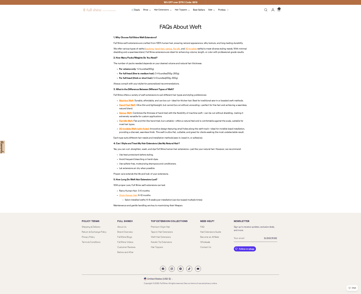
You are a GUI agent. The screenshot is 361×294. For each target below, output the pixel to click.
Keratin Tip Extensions (161, 242)
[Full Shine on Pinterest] (180, 268)
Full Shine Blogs (124, 237)
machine (149, 49)
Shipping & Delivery (91, 227)
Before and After (125, 252)
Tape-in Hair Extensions (162, 232)
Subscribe (270, 238)
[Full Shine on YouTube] (198, 268)
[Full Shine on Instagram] (171, 268)
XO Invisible (191, 49)
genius (168, 49)
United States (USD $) (159, 279)
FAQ (202, 227)
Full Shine (164, 283)
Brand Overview (125, 232)
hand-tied (159, 49)
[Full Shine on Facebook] (163, 268)
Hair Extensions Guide (210, 232)
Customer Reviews (126, 247)
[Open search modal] (266, 10)
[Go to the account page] (272, 10)
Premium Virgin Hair (160, 227)
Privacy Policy (88, 237)
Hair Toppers (157, 247)
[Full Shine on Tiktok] (189, 268)
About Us (121, 227)
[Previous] (155, 2)
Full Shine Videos (125, 242)
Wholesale (205, 242)
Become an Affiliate (209, 237)
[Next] (205, 2)
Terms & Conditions (91, 242)
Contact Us (205, 247)
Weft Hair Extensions (161, 237)
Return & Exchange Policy (94, 232)
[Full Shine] (99, 10)
